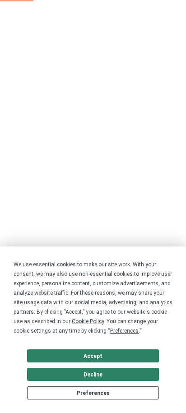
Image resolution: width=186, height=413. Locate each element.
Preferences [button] (124, 331)
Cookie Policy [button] (88, 321)
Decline (93, 374)
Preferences (93, 393)
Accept (93, 356)
